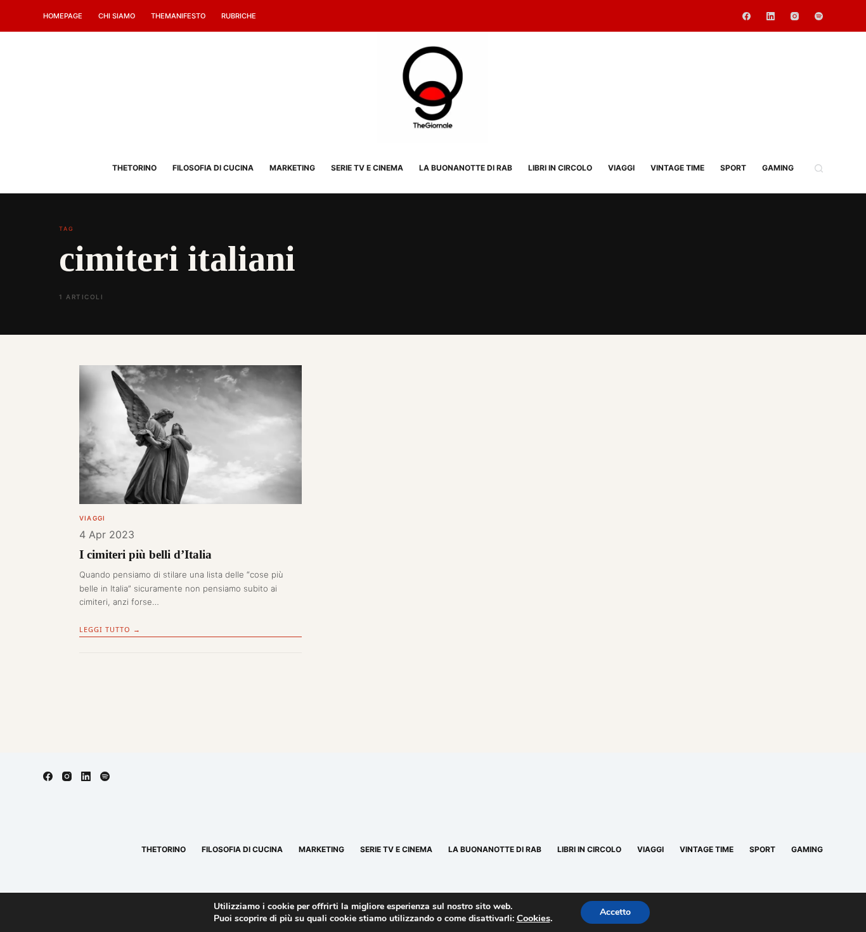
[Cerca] (819, 168)
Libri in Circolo (560, 167)
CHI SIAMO (116, 15)
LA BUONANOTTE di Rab (465, 167)
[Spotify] (819, 16)
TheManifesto (178, 15)
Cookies (533, 918)
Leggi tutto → (110, 629)
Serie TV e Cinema (367, 167)
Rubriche (238, 15)
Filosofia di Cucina (213, 167)
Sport (733, 167)
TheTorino (134, 167)
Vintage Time (677, 167)
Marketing (292, 167)
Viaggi (621, 167)
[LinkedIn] (770, 16)
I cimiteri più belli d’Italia (145, 554)
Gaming (778, 167)
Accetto (615, 912)
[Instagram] (795, 16)
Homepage (62, 15)
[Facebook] (746, 16)
